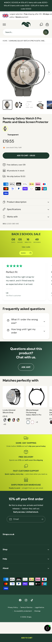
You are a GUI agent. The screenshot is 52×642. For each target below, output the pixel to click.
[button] (4, 24)
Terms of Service (26, 607)
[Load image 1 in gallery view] (7, 105)
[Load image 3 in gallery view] (29, 105)
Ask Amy (26, 367)
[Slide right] (49, 72)
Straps (29, 617)
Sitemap (37, 611)
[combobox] (26, 32)
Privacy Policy (13, 607)
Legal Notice (39, 607)
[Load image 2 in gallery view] (18, 105)
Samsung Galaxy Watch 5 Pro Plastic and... (27, 41)
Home (5, 41)
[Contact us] (41, 24)
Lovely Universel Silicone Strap (9, 411)
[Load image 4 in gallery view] (40, 105)
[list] (26, 16)
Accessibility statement (23, 611)
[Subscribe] (42, 519)
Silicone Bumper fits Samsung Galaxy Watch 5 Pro (33, 412)
